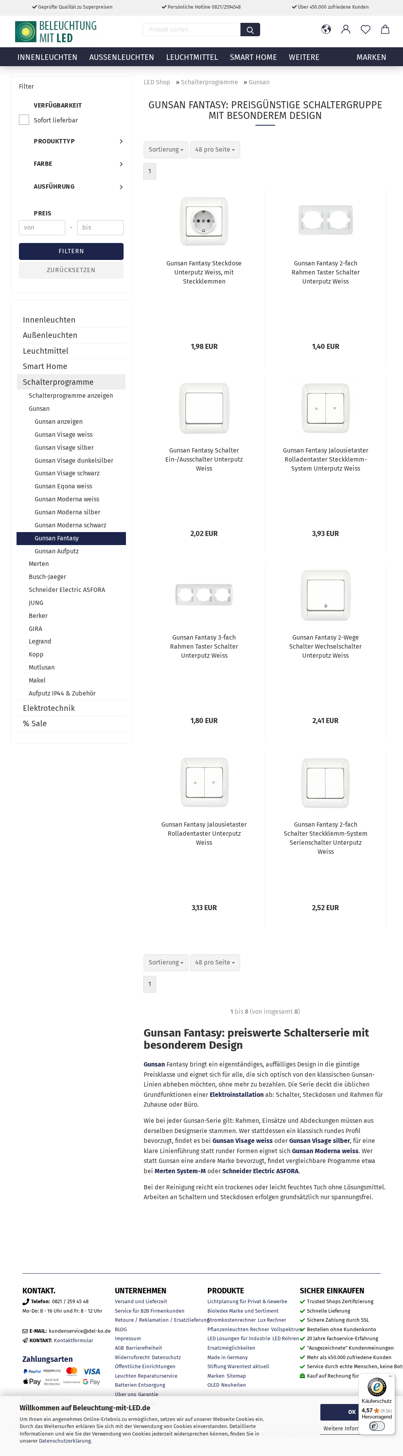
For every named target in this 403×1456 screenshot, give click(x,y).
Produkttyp (54, 141)
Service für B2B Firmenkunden (150, 1311)
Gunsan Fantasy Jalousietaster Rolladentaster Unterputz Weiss (204, 833)
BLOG (121, 1329)
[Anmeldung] (346, 29)
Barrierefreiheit (144, 1348)
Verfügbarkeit (58, 105)
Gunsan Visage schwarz (67, 473)
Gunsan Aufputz (57, 551)
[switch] (377, 1426)
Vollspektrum (287, 1329)
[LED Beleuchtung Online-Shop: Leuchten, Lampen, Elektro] (57, 31)
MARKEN (371, 57)
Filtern (71, 251)
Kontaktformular (73, 1340)
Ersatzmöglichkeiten (231, 1348)
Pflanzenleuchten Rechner (238, 1329)
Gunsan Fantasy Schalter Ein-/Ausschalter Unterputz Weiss (204, 459)
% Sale (35, 723)
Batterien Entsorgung (140, 1385)
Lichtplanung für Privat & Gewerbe (247, 1301)
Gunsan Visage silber (319, 1140)
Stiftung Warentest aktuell (238, 1366)
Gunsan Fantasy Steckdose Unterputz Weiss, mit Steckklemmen (204, 272)
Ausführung (54, 186)
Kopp (36, 654)
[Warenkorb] (385, 29)
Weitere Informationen (352, 1428)
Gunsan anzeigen (59, 421)
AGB (119, 1348)
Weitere (304, 57)
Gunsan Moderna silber (67, 512)
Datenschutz (166, 1357)
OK (352, 1412)
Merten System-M (180, 1171)
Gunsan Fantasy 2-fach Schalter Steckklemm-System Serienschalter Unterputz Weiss (326, 838)
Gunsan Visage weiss (243, 1140)
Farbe (43, 163)
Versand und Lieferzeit (141, 1301)
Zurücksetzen (71, 270)
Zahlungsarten (47, 1359)
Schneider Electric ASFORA (260, 1171)
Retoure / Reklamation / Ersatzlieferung (162, 1320)
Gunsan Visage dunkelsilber (74, 460)
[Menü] (390, 1378)
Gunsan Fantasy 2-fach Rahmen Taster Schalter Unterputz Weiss (326, 272)
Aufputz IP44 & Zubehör (62, 693)
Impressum (128, 1338)
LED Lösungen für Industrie (238, 1338)
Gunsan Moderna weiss (325, 1151)
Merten (39, 564)
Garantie (148, 1394)
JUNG (36, 603)
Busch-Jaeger (47, 577)
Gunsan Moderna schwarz (70, 525)
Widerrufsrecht (132, 1357)
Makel (37, 680)
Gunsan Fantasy (57, 538)
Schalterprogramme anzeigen (71, 395)
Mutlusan (42, 667)
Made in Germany (227, 1357)
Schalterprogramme (58, 382)
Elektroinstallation (237, 1094)
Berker (38, 615)
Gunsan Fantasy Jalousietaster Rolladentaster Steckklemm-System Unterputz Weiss (325, 459)
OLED (213, 1385)
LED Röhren (285, 1338)
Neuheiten (233, 1385)
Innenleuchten (47, 57)
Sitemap (236, 1376)
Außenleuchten (121, 57)
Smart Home (253, 57)
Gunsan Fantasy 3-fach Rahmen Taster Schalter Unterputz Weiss (204, 646)
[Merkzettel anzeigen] (365, 29)
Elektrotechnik (49, 708)
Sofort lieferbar (56, 120)
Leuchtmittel (192, 57)
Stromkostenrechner (231, 1320)
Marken (216, 1376)
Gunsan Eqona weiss (63, 486)
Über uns (125, 1394)
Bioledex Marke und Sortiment (243, 1311)
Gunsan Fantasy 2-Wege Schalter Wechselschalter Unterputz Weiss (325, 646)
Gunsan (154, 1064)
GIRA (35, 628)
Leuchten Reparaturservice (146, 1376)
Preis (43, 213)
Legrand (40, 641)
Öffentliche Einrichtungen (145, 1366)
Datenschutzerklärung (65, 1441)
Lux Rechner (272, 1320)
